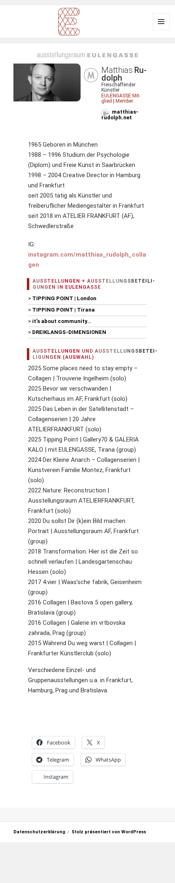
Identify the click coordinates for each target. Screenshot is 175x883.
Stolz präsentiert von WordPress (109, 832)
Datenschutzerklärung (39, 832)
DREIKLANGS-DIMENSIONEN (69, 332)
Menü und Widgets (161, 21)
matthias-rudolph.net (119, 115)
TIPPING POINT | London (64, 298)
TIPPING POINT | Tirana (63, 310)
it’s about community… (61, 321)
